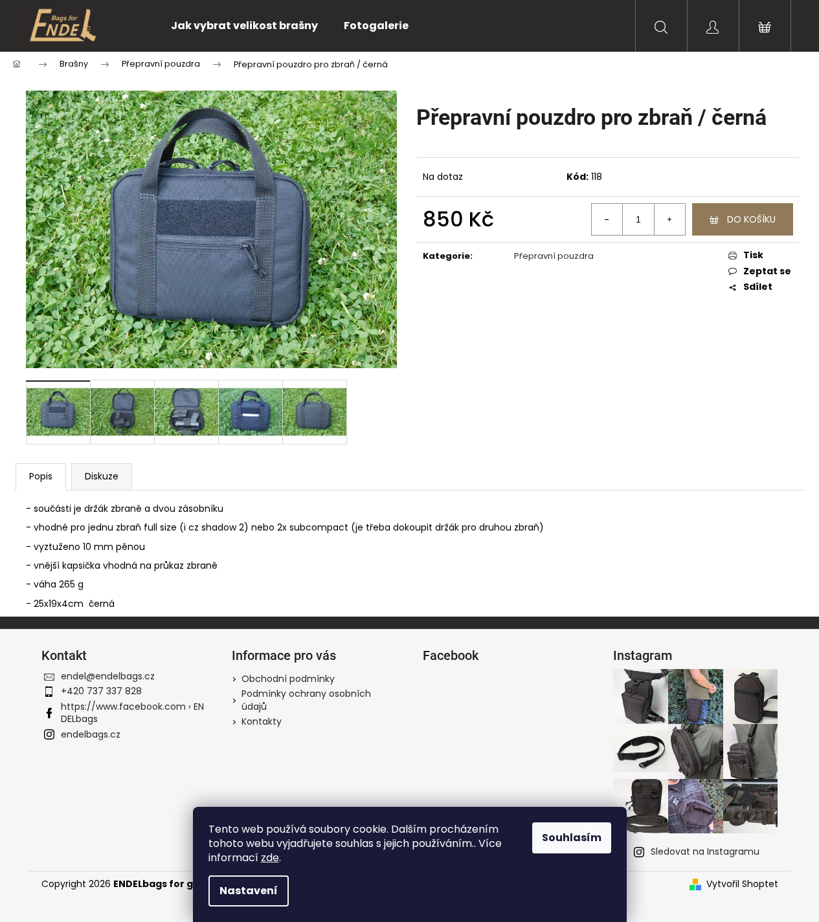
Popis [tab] (40, 476)
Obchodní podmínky (288, 678)
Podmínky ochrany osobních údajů (306, 699)
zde (270, 857)
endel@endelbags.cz (108, 676)
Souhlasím (571, 837)
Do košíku (751, 219)
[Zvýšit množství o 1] (669, 219)
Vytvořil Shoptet (742, 884)
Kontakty (261, 721)
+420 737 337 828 (101, 691)
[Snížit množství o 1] (607, 219)
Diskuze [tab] (101, 476)
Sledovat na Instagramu (705, 851)
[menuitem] (244, 26)
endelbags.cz (90, 734)
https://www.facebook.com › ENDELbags (132, 712)
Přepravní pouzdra (554, 256)
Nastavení (248, 890)
